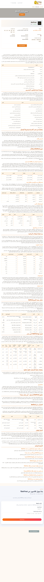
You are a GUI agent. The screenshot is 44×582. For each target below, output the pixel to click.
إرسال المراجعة (22, 519)
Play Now (22, 14)
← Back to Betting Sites (34, 531)
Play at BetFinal (22, 45)
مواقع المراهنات (14, 2)
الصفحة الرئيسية (20, 2)
